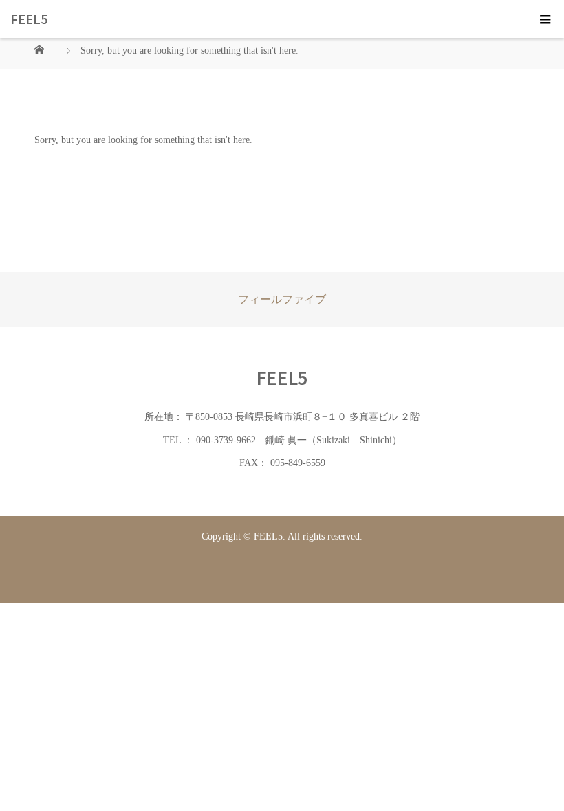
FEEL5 (28, 18)
